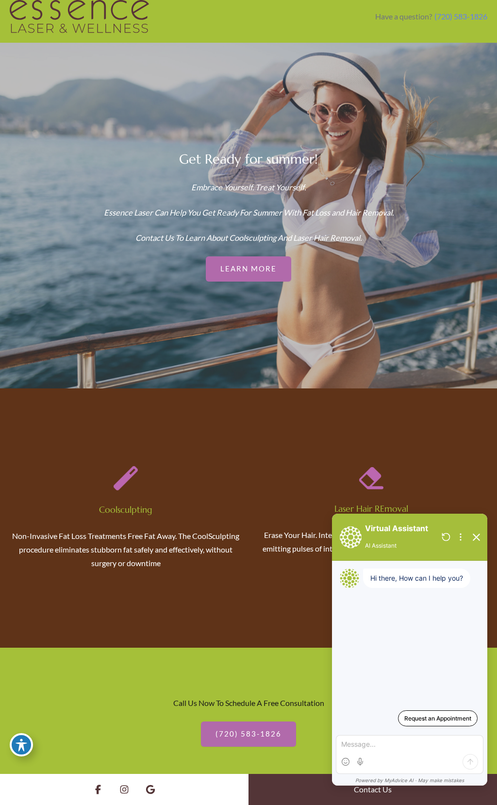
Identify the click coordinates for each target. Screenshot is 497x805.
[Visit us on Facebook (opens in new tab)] (98, 789)
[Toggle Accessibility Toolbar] (21, 744)
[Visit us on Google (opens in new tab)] (150, 789)
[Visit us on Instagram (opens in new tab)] (124, 789)
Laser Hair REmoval (371, 508)
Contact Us (373, 789)
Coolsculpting (125, 509)
